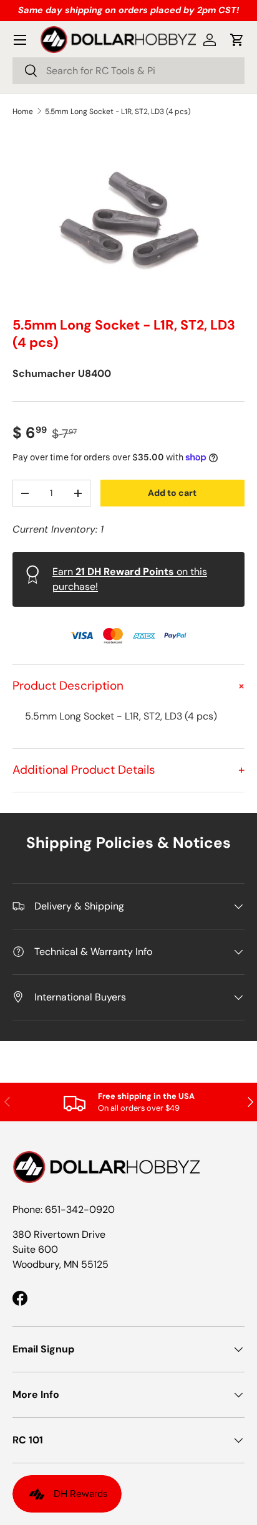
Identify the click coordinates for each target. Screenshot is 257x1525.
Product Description (128, 685)
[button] (237, 40)
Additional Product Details (128, 769)
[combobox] (128, 70)
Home (22, 111)
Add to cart (172, 492)
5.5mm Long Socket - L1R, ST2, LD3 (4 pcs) (117, 111)
